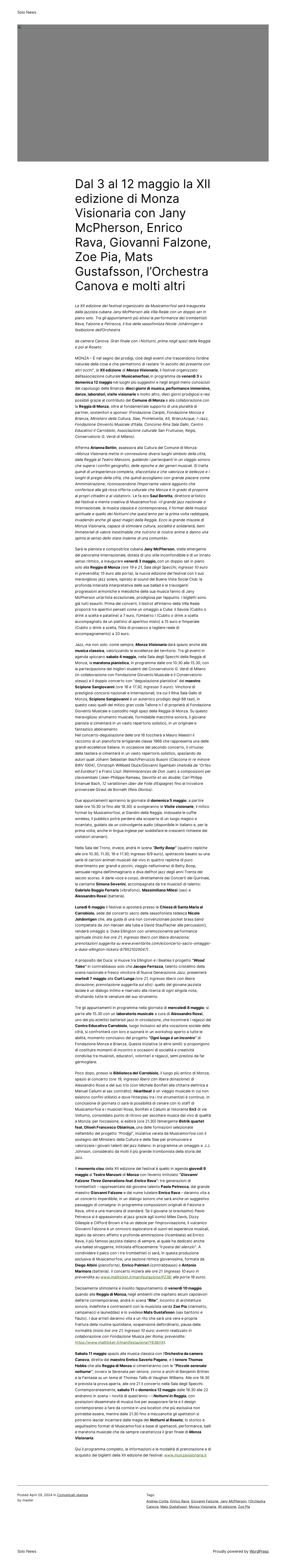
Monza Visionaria (202, 1506)
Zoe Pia (244, 1506)
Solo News (26, 12)
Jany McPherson (233, 1501)
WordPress (259, 1551)
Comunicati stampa (72, 1495)
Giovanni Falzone (204, 1501)
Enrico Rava (179, 1501)
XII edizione (227, 1506)
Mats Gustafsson (173, 1506)
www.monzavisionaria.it (185, 1455)
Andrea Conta (157, 1501)
